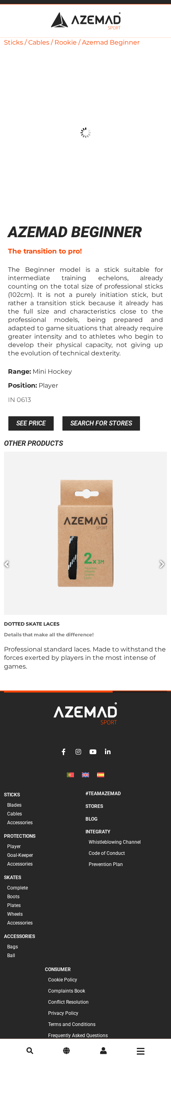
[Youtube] (93, 751)
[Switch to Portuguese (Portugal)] (70, 774)
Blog (91, 819)
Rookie (65, 42)
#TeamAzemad (103, 793)
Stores (94, 806)
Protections (19, 836)
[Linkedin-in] (107, 751)
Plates (14, 905)
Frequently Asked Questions (78, 1035)
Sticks (13, 42)
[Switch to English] (85, 774)
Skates (12, 877)
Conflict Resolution (68, 1002)
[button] (6, 564)
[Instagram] (78, 751)
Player (14, 846)
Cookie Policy (62, 980)
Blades (14, 805)
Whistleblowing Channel (115, 842)
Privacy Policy (63, 1013)
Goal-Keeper (20, 855)
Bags (12, 947)
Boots (13, 896)
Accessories (20, 822)
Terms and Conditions (71, 1024)
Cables (38, 42)
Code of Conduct (107, 853)
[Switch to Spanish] (100, 774)
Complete (17, 888)
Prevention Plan (106, 864)
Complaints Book (66, 991)
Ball (11, 955)
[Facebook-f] (63, 751)
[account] (103, 1051)
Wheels (15, 914)
